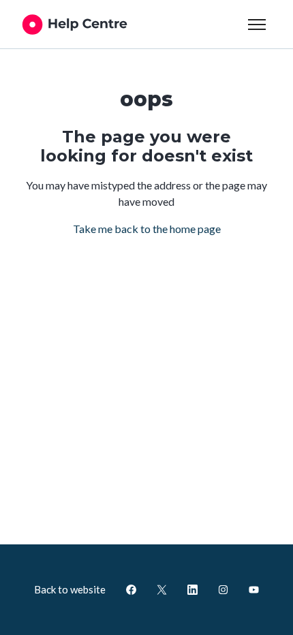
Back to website (70, 589)
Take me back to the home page (147, 228)
